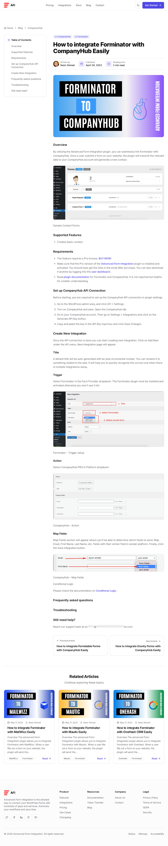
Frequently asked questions (26, 78)
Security (147, 812)
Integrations (64, 5)
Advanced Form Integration (117, 263)
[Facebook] (14, 817)
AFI (12, 5)
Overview (16, 46)
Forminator (83, 36)
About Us (120, 797)
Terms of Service (152, 802)
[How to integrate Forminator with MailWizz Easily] (29, 704)
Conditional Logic (106, 590)
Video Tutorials (95, 802)
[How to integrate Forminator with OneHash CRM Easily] (139, 704)
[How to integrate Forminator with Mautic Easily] (84, 704)
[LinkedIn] (21, 817)
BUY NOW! (105, 258)
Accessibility (157, 833)
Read (45, 758)
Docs (79, 5)
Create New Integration (23, 73)
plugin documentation (76, 277)
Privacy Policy (150, 797)
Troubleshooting (20, 84)
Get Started (151, 5)
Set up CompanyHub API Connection (24, 65)
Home (10, 28)
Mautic (67, 758)
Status (131, 833)
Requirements (18, 58)
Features (64, 797)
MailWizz (13, 758)
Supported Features (22, 52)
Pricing (50, 5)
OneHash (123, 758)
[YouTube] (36, 817)
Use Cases (65, 812)
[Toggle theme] (138, 5)
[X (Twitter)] (7, 817)
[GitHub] (29, 817)
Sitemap (142, 833)
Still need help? (19, 90)
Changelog (65, 817)
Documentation (95, 797)
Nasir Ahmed (67, 65)
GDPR (146, 807)
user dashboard (100, 271)
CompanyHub (35, 28)
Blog (88, 5)
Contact (100, 5)
